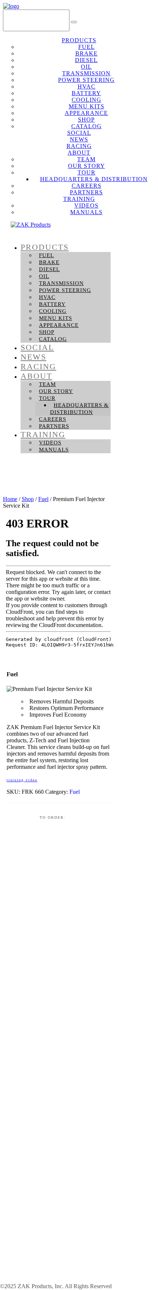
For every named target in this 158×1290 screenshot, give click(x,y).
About (36, 376)
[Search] (74, 22)
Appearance (59, 325)
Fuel (46, 255)
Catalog (53, 339)
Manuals (86, 212)
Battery (52, 304)
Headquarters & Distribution (79, 408)
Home (10, 499)
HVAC (47, 297)
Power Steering (65, 290)
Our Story (56, 391)
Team (47, 384)
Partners (54, 426)
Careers (52, 419)
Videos (50, 443)
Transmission (61, 283)
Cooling (53, 311)
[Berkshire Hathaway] (55, 1280)
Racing (38, 366)
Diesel (49, 269)
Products (45, 247)
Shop (46, 332)
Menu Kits (55, 318)
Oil (44, 276)
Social (37, 347)
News (33, 356)
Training (43, 434)
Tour (47, 398)
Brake (49, 262)
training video (22, 780)
